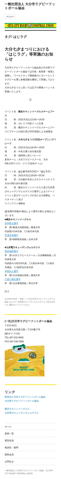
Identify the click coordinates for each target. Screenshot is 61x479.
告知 (22, 299)
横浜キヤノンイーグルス (19, 305)
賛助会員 (9, 454)
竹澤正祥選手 (11, 235)
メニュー (10, 16)
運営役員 (9, 440)
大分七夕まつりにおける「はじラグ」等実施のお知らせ (29, 54)
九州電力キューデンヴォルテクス (31, 302)
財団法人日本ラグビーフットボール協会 (25, 397)
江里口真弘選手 (13, 279)
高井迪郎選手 (11, 251)
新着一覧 (9, 433)
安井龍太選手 (11, 223)
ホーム (8, 426)
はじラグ (13, 302)
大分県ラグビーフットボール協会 (22, 401)
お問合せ (9, 461)
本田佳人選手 (11, 271)
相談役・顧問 (11, 447)
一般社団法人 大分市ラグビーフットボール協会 (24, 470)
